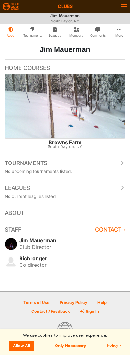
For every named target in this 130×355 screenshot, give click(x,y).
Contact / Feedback (50, 311)
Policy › (114, 346)
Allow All (21, 345)
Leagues (17, 188)
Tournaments (26, 163)
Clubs (65, 6)
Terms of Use (36, 302)
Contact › (110, 229)
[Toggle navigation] (124, 6)
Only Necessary (70, 345)
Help (102, 302)
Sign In (92, 311)
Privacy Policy (73, 302)
